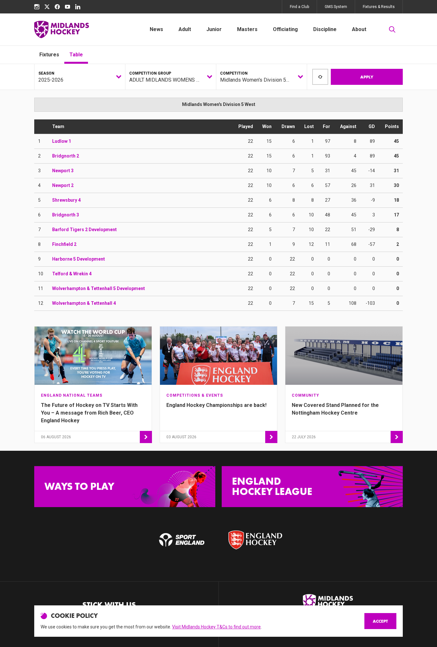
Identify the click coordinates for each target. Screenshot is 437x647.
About (359, 29)
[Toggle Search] (392, 29)
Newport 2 (63, 185)
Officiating (285, 29)
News (156, 29)
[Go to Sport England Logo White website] (182, 539)
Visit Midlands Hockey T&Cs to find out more (216, 626)
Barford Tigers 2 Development (84, 229)
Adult (185, 29)
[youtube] (67, 6)
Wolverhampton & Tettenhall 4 (84, 303)
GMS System (336, 6)
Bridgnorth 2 (65, 155)
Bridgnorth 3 (65, 214)
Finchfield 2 (64, 244)
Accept (380, 621)
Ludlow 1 (61, 141)
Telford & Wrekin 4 (71, 273)
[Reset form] (320, 77)
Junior (214, 29)
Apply (366, 77)
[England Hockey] (61, 29)
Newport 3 (63, 170)
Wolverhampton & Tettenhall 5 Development (98, 288)
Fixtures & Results (379, 6)
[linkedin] (77, 6)
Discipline (325, 29)
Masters (247, 29)
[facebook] (57, 6)
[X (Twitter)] (47, 6)
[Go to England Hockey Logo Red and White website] (255, 539)
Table (76, 55)
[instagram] (36, 6)
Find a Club (299, 6)
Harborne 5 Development (78, 259)
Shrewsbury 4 (66, 200)
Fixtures (49, 55)
